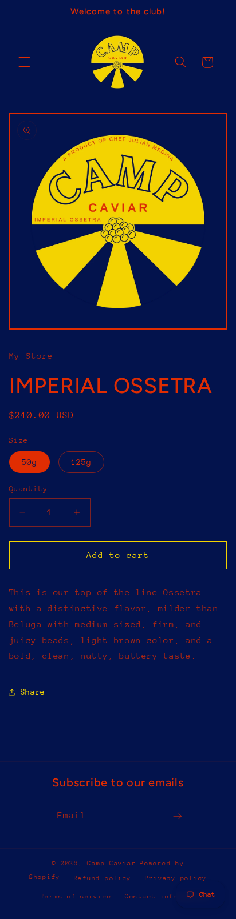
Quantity (28, 488)
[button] (24, 62)
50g (29, 462)
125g (81, 462)
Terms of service (76, 896)
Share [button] (33, 691)
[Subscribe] (177, 816)
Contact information (167, 896)
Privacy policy (176, 878)
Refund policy (103, 878)
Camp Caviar (111, 863)
